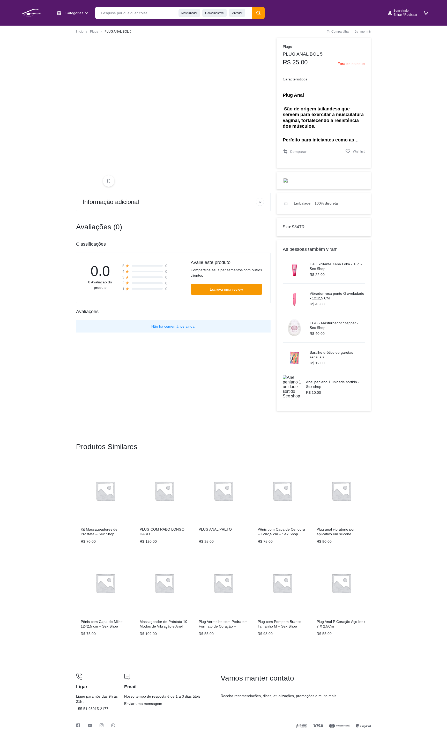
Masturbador (189, 12)
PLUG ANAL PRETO (215, 529)
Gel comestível (214, 12)
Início (80, 31)
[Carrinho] (425, 13)
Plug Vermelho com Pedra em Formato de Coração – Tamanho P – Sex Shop (223, 626)
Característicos (295, 79)
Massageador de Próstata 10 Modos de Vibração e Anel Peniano (163, 626)
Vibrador (237, 12)
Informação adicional (111, 201)
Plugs (94, 31)
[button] (295, 151)
